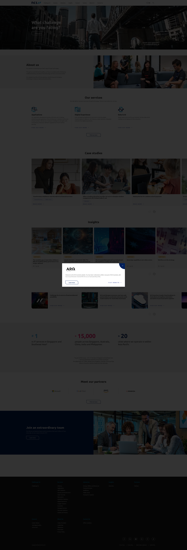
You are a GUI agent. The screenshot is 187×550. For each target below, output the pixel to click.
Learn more (72, 282)
